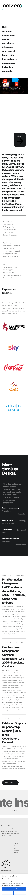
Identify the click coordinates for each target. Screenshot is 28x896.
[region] (14, 885)
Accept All (14, 888)
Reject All (20, 893)
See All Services (19, 135)
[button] (2, 9)
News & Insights (20, 575)
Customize (7, 893)
